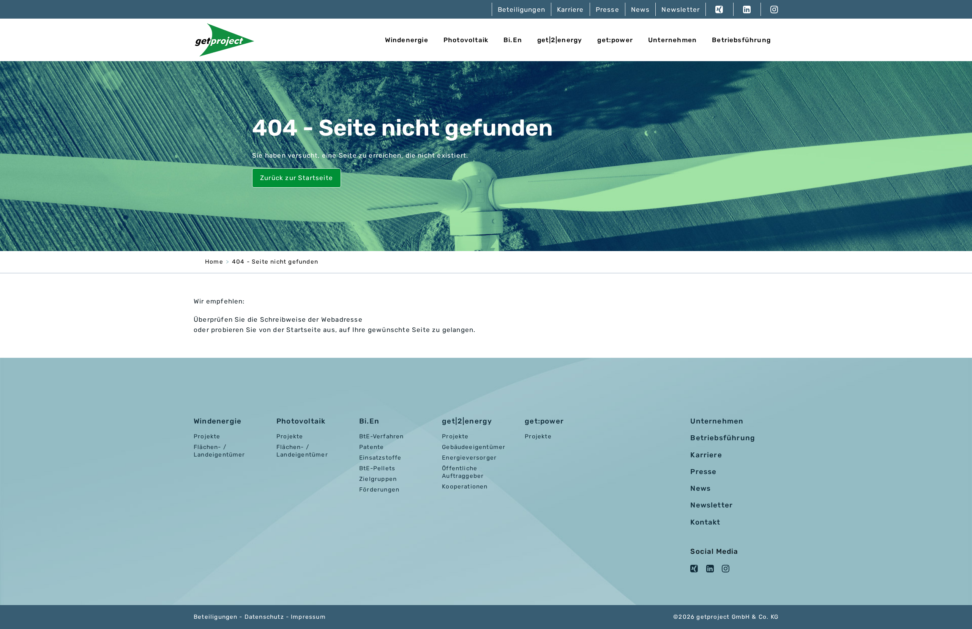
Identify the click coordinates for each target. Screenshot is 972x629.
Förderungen (379, 489)
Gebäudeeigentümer (473, 447)
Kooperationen (465, 486)
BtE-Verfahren (381, 436)
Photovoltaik (465, 40)
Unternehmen (672, 40)
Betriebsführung (741, 40)
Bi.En (512, 40)
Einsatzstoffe (380, 457)
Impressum (308, 616)
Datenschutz (264, 616)
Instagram (769, 9)
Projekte (207, 436)
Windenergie (406, 40)
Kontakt (705, 522)
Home (214, 261)
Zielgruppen (378, 479)
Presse (607, 9)
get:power (615, 40)
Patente (371, 447)
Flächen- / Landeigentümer (219, 451)
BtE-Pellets (377, 468)
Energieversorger (469, 457)
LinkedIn (747, 9)
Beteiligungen (521, 9)
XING (719, 9)
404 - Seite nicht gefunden (275, 261)
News (640, 9)
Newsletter (680, 9)
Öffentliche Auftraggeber (463, 472)
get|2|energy (559, 40)
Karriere (570, 9)
